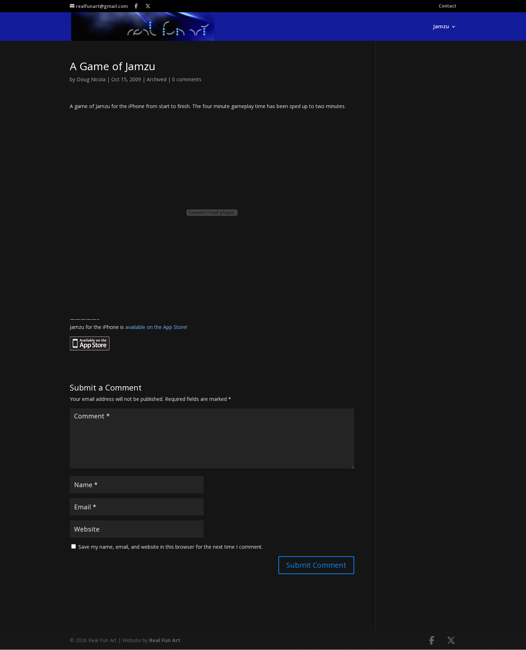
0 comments (186, 79)
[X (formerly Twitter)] (148, 6)
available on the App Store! (156, 327)
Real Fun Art (164, 640)
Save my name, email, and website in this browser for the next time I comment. (170, 546)
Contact (447, 6)
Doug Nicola (91, 79)
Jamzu (441, 27)
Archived (156, 79)
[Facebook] (136, 6)
